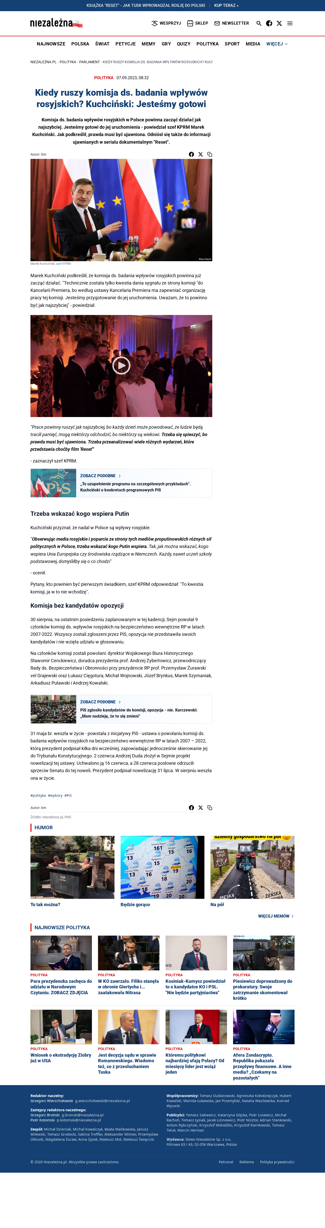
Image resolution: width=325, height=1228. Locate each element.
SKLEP (201, 23)
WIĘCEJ (274, 43)
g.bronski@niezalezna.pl (83, 1115)
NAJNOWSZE (51, 43)
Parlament (89, 62)
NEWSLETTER (235, 23)
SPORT (232, 43)
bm (43, 154)
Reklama (246, 1161)
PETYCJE (126, 43)
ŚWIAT (102, 43)
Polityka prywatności (277, 1161)
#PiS (68, 795)
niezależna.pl (43, 62)
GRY (166, 43)
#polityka (38, 795)
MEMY (149, 43)
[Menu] (290, 23)
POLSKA (80, 43)
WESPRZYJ (170, 23)
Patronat (226, 1161)
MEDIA (253, 43)
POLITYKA (208, 43)
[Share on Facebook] (191, 154)
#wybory (55, 795)
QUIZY (183, 43)
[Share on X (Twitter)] (200, 154)
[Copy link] (209, 154)
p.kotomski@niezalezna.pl (79, 1120)
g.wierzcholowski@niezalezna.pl (102, 1100)
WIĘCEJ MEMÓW (273, 916)
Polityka (68, 62)
